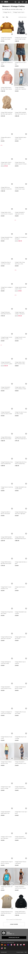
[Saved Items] (22, 2)
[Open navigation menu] (2, 2)
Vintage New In (7, 12)
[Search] (15, 2)
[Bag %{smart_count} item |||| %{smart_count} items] (26, 2)
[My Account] (19, 2)
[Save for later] (12, 34)
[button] (2, 945)
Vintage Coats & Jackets (19, 12)
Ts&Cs (26, 952)
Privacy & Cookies (20, 952)
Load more (14, 924)
